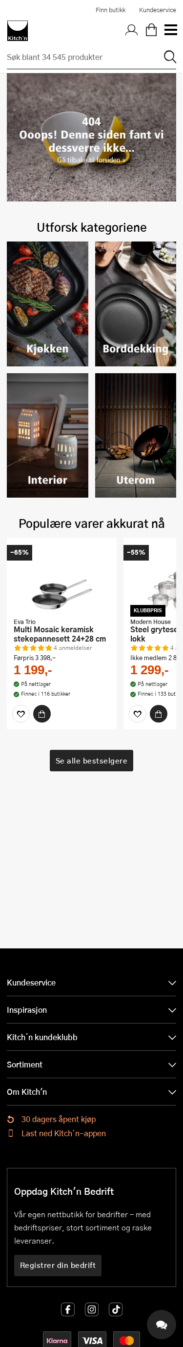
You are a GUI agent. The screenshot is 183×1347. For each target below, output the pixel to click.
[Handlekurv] (151, 30)
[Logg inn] (131, 30)
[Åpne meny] (170, 30)
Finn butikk (110, 9)
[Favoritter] (21, 714)
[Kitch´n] (17, 30)
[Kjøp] (42, 714)
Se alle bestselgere (92, 760)
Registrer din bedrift (58, 1265)
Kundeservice (157, 9)
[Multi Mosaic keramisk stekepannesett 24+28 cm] (62, 579)
